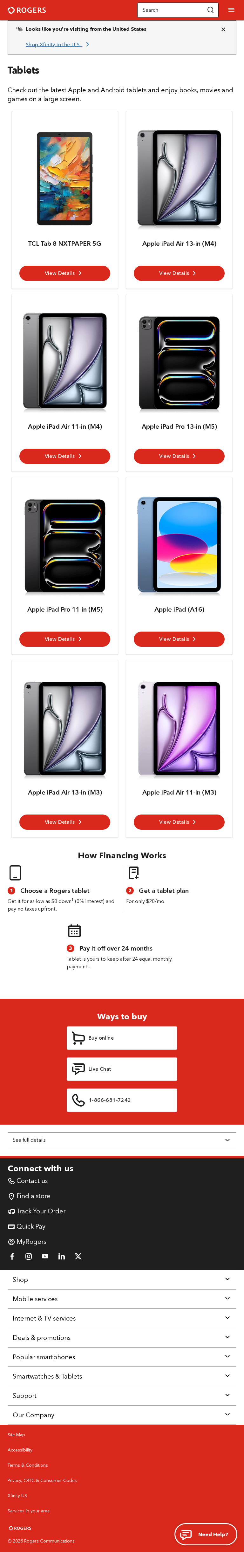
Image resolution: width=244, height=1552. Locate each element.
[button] (210, 10)
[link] (58, 44)
